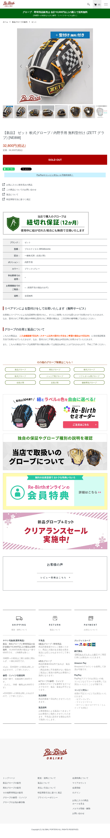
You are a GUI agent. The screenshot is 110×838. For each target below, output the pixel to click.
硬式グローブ (89, 369)
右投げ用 (20, 382)
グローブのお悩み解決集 (14, 802)
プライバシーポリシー (48, 797)
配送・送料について (47, 777)
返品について (12, 194)
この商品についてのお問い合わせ (21, 189)
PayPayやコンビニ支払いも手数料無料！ (55, 174)
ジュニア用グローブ (54, 376)
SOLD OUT (55, 160)
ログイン (76, 792)
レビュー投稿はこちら (54, 577)
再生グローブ (54, 369)
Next (89, 66)
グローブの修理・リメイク (15, 797)
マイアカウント (79, 782)
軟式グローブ (20, 376)
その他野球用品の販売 (13, 792)
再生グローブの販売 (12, 787)
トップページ (9, 777)
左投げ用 (54, 382)
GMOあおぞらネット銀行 (86, 654)
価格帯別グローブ (89, 382)
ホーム (5, 22)
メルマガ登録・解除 (81, 808)
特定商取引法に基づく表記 (18, 199)
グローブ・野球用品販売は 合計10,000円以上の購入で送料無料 (55, 13)
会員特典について (80, 777)
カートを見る (78, 803)
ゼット (34, 22)
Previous (21, 66)
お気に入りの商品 (80, 800)
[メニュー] (105, 4)
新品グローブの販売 (20, 22)
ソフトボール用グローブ (89, 376)
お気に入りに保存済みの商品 (19, 184)
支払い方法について (47, 787)
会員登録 (76, 787)
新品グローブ (20, 369)
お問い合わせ (78, 813)
